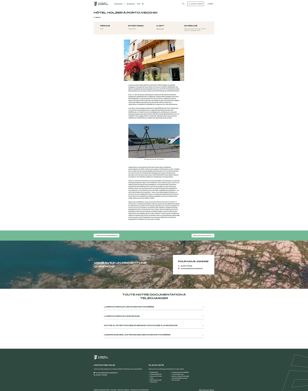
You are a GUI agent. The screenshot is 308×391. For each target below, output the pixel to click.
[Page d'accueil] (101, 4)
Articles (176, 380)
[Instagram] (143, 4)
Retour (98, 17)
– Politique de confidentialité (139, 390)
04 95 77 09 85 (196, 3)
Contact (154, 382)
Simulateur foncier (180, 376)
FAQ (138, 4)
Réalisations (155, 380)
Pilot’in (211, 390)
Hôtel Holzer (160, 28)
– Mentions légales (123, 390)
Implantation (156, 376)
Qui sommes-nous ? (180, 378)
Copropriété (155, 374)
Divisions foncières (180, 372)
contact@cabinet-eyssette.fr (192, 268)
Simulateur (131, 4)
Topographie (177, 374)
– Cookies (113, 390)
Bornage (154, 372)
